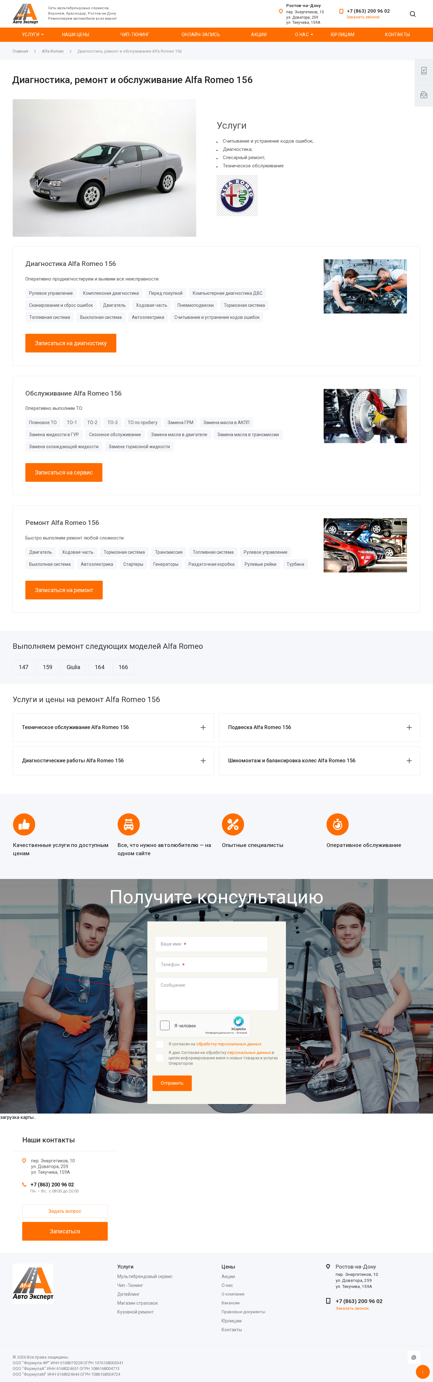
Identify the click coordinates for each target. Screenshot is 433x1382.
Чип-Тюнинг (134, 34)
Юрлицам (343, 34)
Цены (228, 1267)
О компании (233, 1294)
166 (123, 667)
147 (23, 667)
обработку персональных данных (228, 1044)
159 (47, 667)
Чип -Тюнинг (130, 1285)
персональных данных (249, 1052)
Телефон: (173, 965)
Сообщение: (173, 985)
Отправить (172, 1083)
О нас (302, 34)
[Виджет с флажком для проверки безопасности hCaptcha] (203, 1025)
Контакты (397, 34)
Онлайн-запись (201, 34)
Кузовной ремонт (135, 1311)
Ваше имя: (173, 944)
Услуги (31, 34)
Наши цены (75, 34)
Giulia (73, 667)
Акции (259, 34)
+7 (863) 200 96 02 (368, 11)
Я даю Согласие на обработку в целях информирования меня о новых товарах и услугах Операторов (223, 1057)
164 (99, 667)
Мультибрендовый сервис (144, 1276)
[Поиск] (412, 14)
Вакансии (231, 1303)
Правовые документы (243, 1311)
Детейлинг (128, 1294)
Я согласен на (215, 1044)
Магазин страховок (137, 1303)
